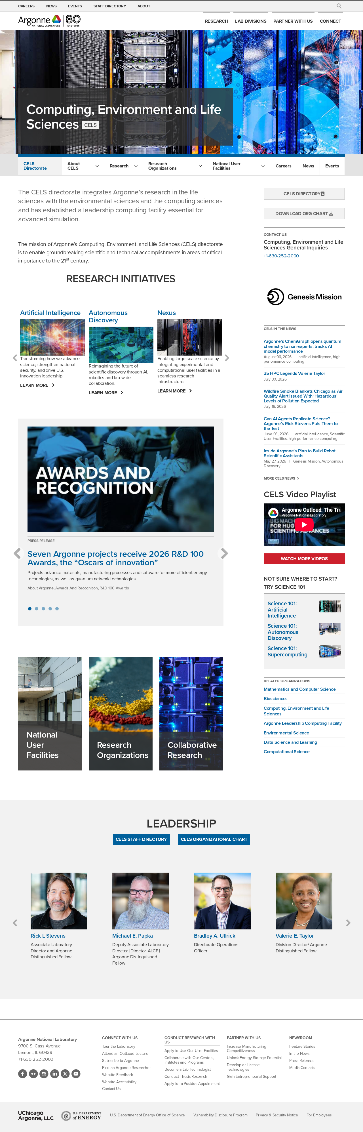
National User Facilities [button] (226, 165)
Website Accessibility (119, 1082)
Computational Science (287, 751)
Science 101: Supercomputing (287, 651)
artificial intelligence (315, 357)
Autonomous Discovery (108, 316)
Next (226, 357)
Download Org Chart (302, 213)
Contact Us (111, 1089)
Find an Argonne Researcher (126, 1068)
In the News (299, 1054)
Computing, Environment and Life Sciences (296, 711)
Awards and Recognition (76, 588)
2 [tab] (36, 608)
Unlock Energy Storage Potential (254, 1058)
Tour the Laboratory (118, 1046)
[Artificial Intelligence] (52, 337)
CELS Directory (302, 193)
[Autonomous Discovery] (121, 345)
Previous (14, 357)
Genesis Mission (306, 461)
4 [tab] (50, 608)
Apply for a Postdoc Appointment (192, 1084)
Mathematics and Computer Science (300, 689)
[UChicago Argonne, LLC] (36, 1116)
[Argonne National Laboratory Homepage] (49, 20)
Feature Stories (302, 1046)
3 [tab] (43, 608)
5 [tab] (57, 608)
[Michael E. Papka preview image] (140, 901)
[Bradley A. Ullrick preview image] (222, 901)
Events (75, 6)
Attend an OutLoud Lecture (125, 1054)
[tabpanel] (121, 512)
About (144, 6)
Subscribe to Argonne (120, 1061)
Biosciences (276, 698)
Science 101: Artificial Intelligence (282, 609)
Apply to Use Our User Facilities (191, 1051)
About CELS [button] (73, 165)
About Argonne (41, 588)
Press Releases (301, 1061)
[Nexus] (189, 337)
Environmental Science (286, 732)
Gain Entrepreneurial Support (251, 1077)
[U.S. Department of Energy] (81, 1116)
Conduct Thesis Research (185, 1077)
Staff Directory (110, 6)
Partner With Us (293, 21)
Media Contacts (302, 1068)
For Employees (319, 1115)
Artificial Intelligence (50, 313)
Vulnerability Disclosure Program (220, 1115)
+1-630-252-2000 (281, 256)
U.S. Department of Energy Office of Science (147, 1115)
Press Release (41, 540)
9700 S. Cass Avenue (39, 1045)
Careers (26, 6)
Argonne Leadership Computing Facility (302, 723)
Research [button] (119, 165)
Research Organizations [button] (162, 165)
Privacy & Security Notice (277, 1115)
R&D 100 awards (114, 588)
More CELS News (279, 478)
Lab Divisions (251, 21)
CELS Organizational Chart (214, 839)
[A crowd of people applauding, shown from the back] (121, 479)
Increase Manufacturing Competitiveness (246, 1048)
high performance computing (302, 359)
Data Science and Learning (290, 742)
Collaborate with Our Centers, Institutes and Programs (189, 1060)
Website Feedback (117, 1075)
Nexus (166, 313)
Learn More (34, 385)
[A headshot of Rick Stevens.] (59, 901)
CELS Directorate (35, 165)
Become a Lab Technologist (187, 1069)
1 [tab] (29, 608)
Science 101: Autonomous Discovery (283, 632)
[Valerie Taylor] (304, 901)
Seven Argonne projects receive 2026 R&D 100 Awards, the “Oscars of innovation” (116, 558)
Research (216, 21)
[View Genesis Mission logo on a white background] (304, 297)
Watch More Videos (304, 558)
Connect (330, 21)
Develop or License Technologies (243, 1067)
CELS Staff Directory (141, 839)
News (51, 6)
